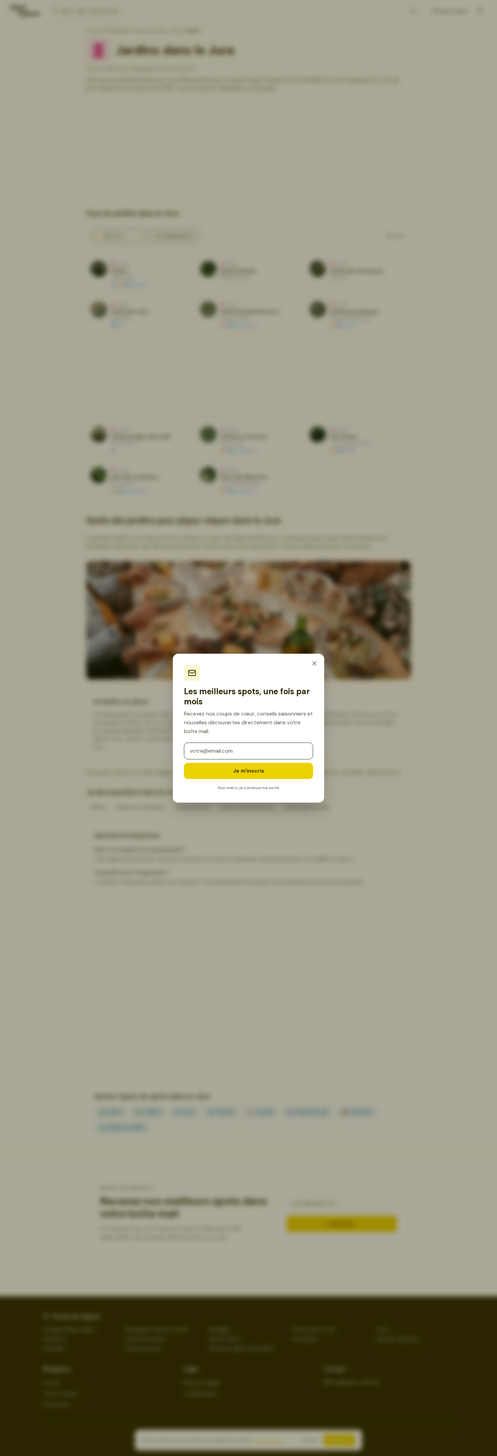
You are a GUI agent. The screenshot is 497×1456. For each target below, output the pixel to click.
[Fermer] (314, 663)
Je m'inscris (248, 770)
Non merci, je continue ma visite (248, 787)
